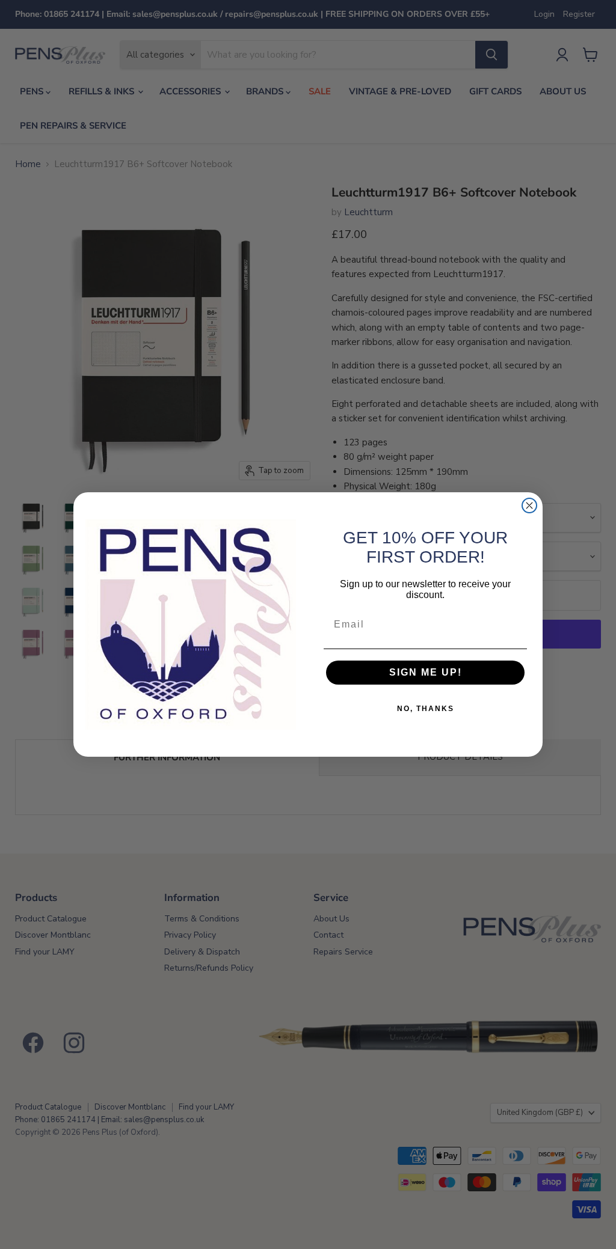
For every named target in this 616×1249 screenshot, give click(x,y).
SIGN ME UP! (425, 672)
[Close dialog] (529, 505)
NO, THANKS (425, 708)
